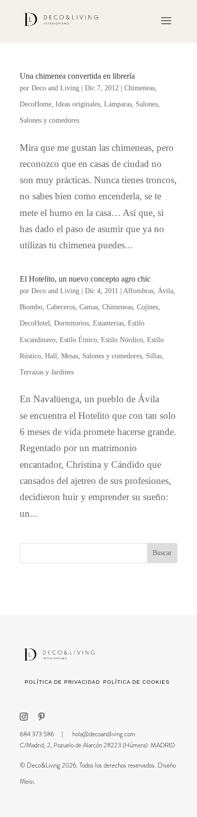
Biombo (31, 307)
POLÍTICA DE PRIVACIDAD (62, 682)
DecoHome (36, 104)
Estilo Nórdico (122, 340)
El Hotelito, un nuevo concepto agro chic (85, 279)
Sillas (154, 356)
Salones (147, 104)
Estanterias (108, 323)
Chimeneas (139, 88)
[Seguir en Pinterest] (41, 717)
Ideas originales (78, 104)
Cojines (147, 307)
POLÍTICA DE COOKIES (136, 682)
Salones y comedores (49, 120)
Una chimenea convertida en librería (77, 76)
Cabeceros (60, 307)
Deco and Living (55, 88)
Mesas (69, 356)
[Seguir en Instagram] (24, 717)
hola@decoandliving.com (103, 734)
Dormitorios (71, 323)
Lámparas (118, 104)
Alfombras (138, 291)
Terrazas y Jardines (47, 372)
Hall (51, 356)
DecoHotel (35, 323)
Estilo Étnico (78, 340)
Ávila (165, 291)
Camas (88, 307)
